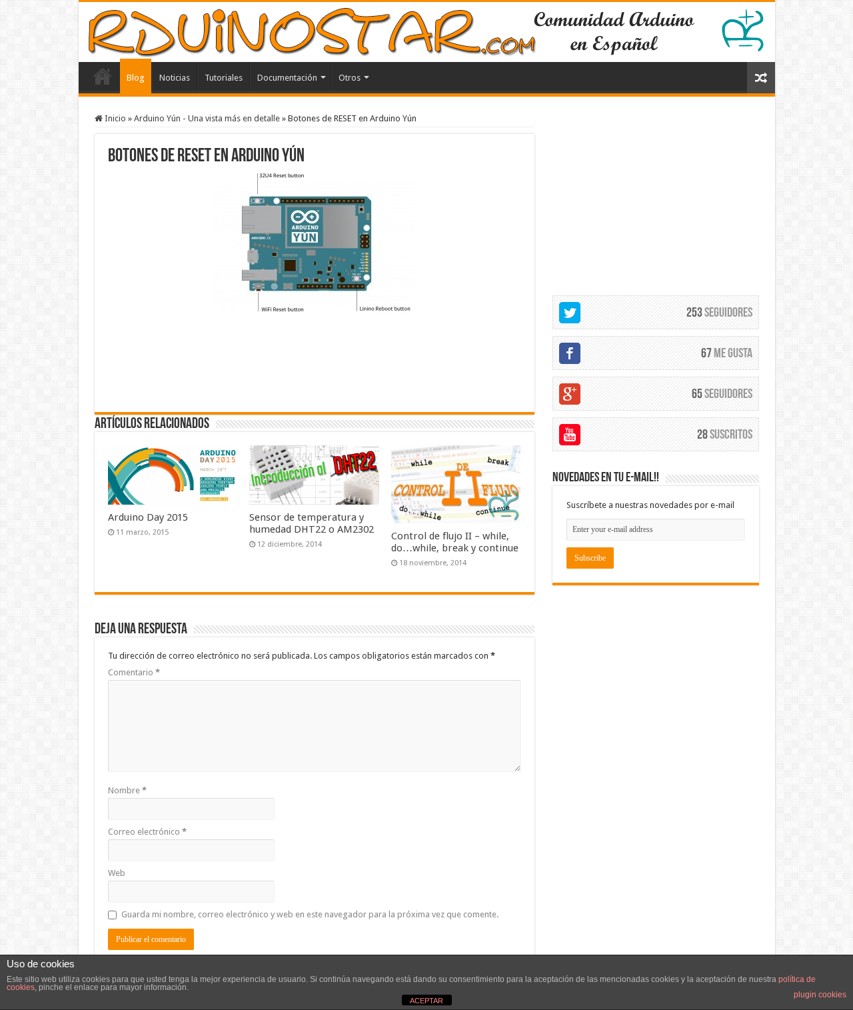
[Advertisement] (314, 361)
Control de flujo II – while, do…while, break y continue (454, 542)
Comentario (134, 672)
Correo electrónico (147, 832)
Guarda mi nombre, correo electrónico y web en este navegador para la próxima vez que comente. (309, 914)
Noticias (174, 78)
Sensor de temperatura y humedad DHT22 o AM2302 (311, 523)
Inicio (114, 118)
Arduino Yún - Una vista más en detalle (207, 118)
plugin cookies (820, 994)
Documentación (287, 78)
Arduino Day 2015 (148, 517)
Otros (350, 78)
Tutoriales (224, 78)
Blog (136, 78)
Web (116, 873)
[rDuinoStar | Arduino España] (427, 32)
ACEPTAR (426, 1001)
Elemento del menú (102, 76)
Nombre (127, 790)
